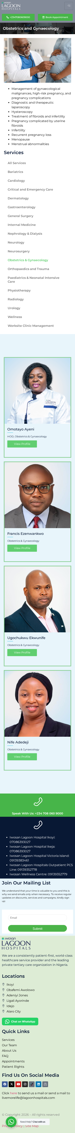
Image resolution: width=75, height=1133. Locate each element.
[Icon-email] (45, 1084)
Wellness (15, 317)
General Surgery (20, 216)
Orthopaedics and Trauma (28, 269)
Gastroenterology (21, 207)
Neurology (16, 242)
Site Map (32, 1126)
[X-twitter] (11, 1084)
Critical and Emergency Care (30, 189)
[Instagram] (25, 1084)
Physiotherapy (19, 290)
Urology (14, 308)
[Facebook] (5, 1084)
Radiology (16, 299)
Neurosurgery (19, 251)
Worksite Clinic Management (31, 326)
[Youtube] (18, 1084)
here (13, 1093)
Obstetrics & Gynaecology (28, 260)
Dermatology (18, 198)
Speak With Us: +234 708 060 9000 (37, 813)
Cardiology (16, 181)
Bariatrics (15, 172)
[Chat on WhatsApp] (37, 1021)
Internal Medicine (22, 225)
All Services (17, 163)
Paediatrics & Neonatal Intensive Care (33, 279)
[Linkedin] (38, 1084)
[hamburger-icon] (68, 6)
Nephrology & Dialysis (25, 233)
